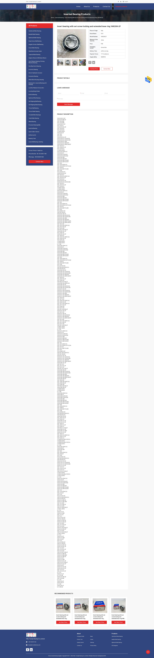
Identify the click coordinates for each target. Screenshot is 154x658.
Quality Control (80, 642)
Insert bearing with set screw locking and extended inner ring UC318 (99, 616)
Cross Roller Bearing (34, 47)
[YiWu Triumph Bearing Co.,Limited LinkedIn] (120, 1)
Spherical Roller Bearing (35, 37)
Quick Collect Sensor (34, 131)
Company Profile (80, 636)
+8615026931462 (39, 157)
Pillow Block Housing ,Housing (36, 79)
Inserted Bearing (59, 17)
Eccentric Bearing (33, 69)
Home (52, 17)
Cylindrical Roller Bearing (35, 31)
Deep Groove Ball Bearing (35, 41)
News (91, 636)
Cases (91, 639)
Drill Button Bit (32, 135)
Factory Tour (80, 639)
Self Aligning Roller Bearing (35, 104)
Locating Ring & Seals (34, 91)
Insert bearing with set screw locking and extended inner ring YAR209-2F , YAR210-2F (81, 616)
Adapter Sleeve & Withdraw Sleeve (37, 58)
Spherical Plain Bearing (34, 98)
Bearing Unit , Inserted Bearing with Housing (38, 83)
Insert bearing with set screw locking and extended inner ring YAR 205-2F (118, 616)
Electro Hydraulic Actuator (35, 73)
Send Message (68, 104)
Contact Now (39, 161)
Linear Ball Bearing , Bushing (36, 141)
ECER (104, 655)
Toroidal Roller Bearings (35, 114)
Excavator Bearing (33, 76)
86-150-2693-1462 (42, 153)
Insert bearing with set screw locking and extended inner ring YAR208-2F (62, 616)
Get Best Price (94, 69)
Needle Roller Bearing (34, 34)
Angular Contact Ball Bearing (36, 44)
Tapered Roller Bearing (34, 54)
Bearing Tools (32, 138)
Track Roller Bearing (34, 118)
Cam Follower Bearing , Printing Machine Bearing (36, 62)
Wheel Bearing (32, 121)
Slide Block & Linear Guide (35, 51)
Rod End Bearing (33, 94)
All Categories (115, 645)
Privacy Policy (93, 645)
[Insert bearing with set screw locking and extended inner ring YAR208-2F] (71, 43)
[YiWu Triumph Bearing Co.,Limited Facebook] (118, 1)
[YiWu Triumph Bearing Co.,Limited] (31, 6)
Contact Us (79, 645)
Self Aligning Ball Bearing (35, 101)
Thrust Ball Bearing (33, 108)
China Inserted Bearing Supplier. (55, 655)
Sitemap (92, 642)
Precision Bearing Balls (34, 125)
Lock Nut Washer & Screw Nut (36, 87)
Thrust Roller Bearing (34, 111)
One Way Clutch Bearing (35, 66)
